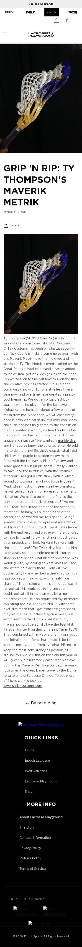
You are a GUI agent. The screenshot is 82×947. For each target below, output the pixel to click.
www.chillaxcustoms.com (22, 685)
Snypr (29, 791)
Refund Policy (30, 858)
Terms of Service (32, 869)
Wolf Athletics (36, 771)
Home (29, 750)
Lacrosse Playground (41, 781)
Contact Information (35, 837)
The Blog (26, 827)
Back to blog (44, 703)
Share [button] (15, 225)
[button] (5, 34)
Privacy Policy (30, 848)
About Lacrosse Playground (41, 817)
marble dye (67, 440)
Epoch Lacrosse (37, 760)
